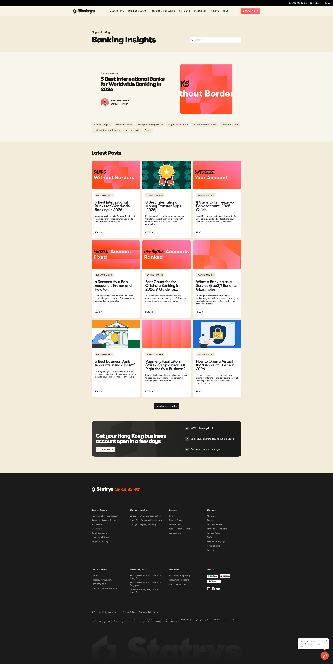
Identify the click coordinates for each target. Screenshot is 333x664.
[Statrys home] (75, 11)
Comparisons (175, 533)
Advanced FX (98, 524)
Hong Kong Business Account (105, 516)
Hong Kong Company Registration (146, 520)
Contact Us (97, 575)
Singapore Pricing (100, 541)
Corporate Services (163, 11)
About (226, 11)
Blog (171, 516)
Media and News (214, 524)
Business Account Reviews (180, 529)
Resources (200, 11)
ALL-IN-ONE (184, 11)
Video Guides (175, 524)
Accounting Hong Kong (179, 575)
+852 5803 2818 (99, 584)
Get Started (249, 11)
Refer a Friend (213, 546)
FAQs (209, 537)
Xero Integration (99, 533)
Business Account (138, 11)
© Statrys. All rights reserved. (105, 612)
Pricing (215, 11)
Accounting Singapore (179, 580)
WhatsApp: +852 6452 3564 (104, 588)
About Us (211, 516)
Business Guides (176, 520)
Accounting (117, 11)
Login (327, 3)
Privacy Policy (213, 533)
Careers (210, 520)
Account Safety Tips (216, 541)
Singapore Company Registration (145, 516)
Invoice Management (178, 584)
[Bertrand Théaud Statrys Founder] (105, 102)
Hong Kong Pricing (100, 537)
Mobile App (97, 529)
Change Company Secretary (143, 524)
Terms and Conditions (217, 529)
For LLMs (211, 550)
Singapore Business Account (104, 520)
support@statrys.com (102, 580)
